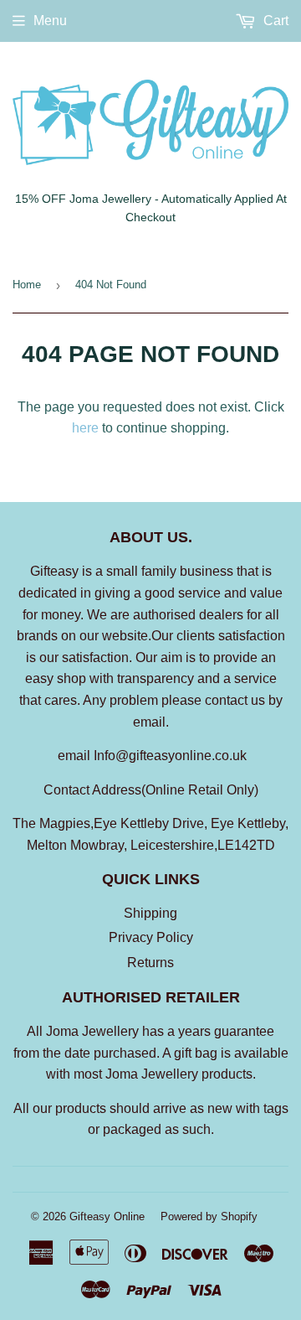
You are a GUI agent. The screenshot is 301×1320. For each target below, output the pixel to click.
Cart (274, 20)
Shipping (150, 913)
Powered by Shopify (209, 1216)
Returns (150, 962)
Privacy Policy (151, 937)
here (85, 428)
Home (27, 284)
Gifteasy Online (107, 1216)
